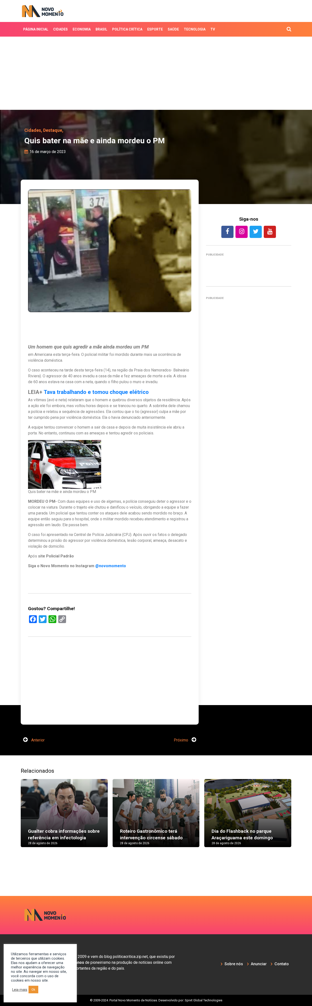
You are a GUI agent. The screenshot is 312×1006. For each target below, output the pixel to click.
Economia (82, 29)
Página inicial (35, 29)
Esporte (155, 29)
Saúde (173, 29)
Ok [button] (33, 989)
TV (212, 29)
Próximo (181, 740)
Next (298, 818)
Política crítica (127, 29)
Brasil (101, 29)
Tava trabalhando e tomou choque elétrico (96, 392)
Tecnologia (194, 29)
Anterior (37, 740)
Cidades (60, 29)
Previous (13, 818)
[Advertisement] (156, 73)
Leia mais (19, 989)
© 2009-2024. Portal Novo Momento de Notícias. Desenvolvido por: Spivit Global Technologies (156, 1000)
